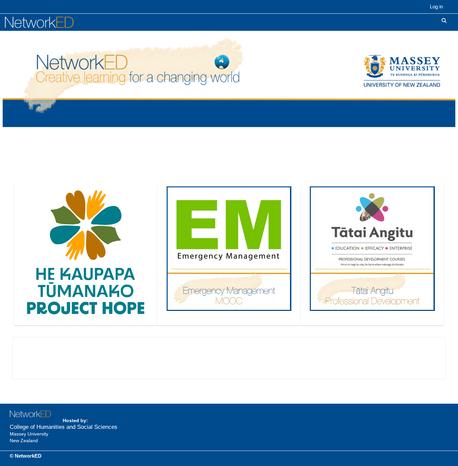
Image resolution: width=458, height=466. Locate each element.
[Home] (47, 22)
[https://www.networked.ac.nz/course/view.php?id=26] (86, 252)
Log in (436, 6)
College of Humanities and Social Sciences (63, 427)
